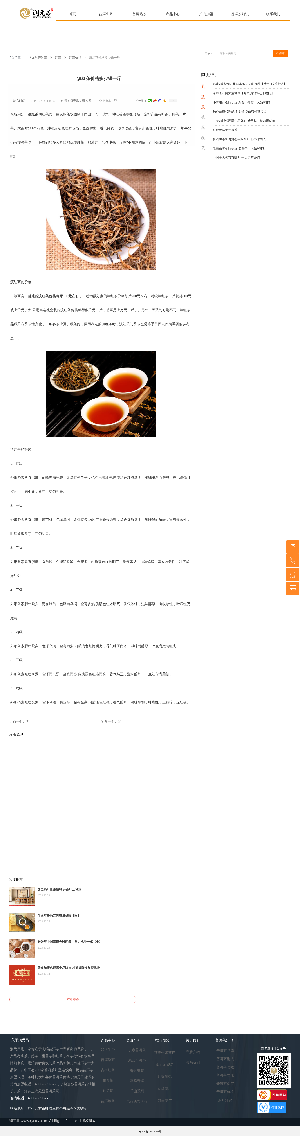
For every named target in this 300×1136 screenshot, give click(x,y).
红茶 (58, 57)
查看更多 (73, 999)
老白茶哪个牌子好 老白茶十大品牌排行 (239, 148)
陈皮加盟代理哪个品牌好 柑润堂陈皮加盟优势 (69, 967)
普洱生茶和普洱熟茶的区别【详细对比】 (240, 139)
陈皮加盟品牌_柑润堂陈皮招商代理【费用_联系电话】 (250, 84)
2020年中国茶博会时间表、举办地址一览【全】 (70, 941)
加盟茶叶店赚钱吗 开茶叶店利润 (59, 889)
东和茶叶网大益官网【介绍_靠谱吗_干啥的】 (243, 93)
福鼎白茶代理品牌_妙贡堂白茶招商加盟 (240, 111)
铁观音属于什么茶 (225, 130)
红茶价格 (75, 57)
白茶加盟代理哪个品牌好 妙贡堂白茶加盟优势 (244, 120)
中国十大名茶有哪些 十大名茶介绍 (236, 157)
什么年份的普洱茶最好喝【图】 (59, 915)
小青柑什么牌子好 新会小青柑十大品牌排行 (242, 102)
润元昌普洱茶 (38, 57)
